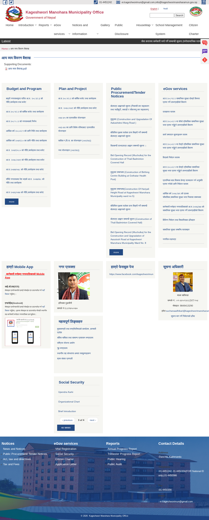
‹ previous (67, 420)
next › (93, 420)
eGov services (59, 30)
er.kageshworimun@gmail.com (176, 501)
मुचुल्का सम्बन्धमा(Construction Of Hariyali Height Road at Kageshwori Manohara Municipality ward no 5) (130, 192)
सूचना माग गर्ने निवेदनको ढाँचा (183, 316)
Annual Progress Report (122, 448)
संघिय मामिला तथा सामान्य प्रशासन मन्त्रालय (75, 337)
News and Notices (14, 448)
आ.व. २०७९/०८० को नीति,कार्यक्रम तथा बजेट (25, 150)
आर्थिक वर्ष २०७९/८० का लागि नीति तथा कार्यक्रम (26, 140)
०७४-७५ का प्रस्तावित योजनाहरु (72, 117)
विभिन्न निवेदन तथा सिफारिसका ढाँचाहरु (179, 220)
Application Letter (66, 464)
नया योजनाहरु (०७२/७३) (68, 150)
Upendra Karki (65, 392)
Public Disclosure (122, 30)
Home (10, 25)
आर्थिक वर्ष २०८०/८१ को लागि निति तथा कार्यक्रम (26, 131)
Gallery (105, 25)
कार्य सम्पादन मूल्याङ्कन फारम (175, 134)
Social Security (64, 454)
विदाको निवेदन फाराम (171, 157)
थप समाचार (66, 427)
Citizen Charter (194, 30)
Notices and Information (80, 30)
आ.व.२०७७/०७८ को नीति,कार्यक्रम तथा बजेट (25, 169)
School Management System (168, 30)
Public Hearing (116, 459)
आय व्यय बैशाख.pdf (17, 68)
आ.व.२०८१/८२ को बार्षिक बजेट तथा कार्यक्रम (25, 111)
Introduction (26, 25)
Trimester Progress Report (124, 454)
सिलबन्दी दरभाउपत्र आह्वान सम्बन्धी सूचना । (128, 145)
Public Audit (115, 464)
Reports (44, 25)
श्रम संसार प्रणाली (65, 358)
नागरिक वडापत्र (169, 239)
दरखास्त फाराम (169, 111)
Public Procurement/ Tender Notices (25, 454)
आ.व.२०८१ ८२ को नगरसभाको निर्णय (21, 121)
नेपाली (165, 9)
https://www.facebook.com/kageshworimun (131, 274)
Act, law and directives (17, 459)
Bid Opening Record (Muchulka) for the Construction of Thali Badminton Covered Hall (131, 159)
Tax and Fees (11, 464)
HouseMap (143, 25)
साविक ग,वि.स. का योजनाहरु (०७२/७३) (74, 140)
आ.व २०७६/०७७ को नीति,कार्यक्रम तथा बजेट (25, 192)
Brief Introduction (67, 411)
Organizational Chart (69, 401)
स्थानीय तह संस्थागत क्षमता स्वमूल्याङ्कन (74, 353)
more (11, 201)
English (154, 9)
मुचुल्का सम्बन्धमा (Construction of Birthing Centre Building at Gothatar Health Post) (130, 176)
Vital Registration (65, 448)
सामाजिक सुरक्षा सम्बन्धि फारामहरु (176, 229)
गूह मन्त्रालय (62, 348)
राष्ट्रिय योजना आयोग (66, 343)
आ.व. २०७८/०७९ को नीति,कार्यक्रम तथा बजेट (25, 160)
